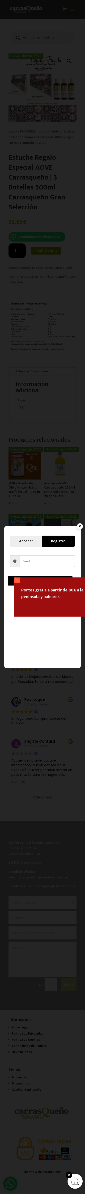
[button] (17, 580)
